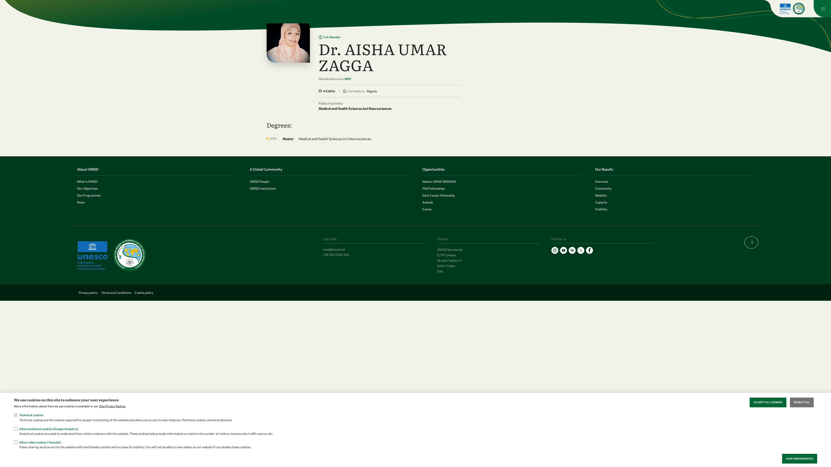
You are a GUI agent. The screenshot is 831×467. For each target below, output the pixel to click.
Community (603, 188)
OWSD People (259, 181)
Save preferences (799, 458)
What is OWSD (87, 181)
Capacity (601, 202)
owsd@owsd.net (334, 249)
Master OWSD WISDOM (439, 181)
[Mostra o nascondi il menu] (822, 8)
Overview (601, 181)
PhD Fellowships (433, 188)
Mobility (601, 195)
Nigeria (329, 91)
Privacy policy (88, 292)
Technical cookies (31, 415)
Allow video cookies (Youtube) (40, 442)
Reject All (802, 402)
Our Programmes (89, 195)
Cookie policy (144, 292)
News (81, 202)
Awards (427, 202)
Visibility (601, 209)
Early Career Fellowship (438, 195)
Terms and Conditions (116, 292)
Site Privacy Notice (112, 406)
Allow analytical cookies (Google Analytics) (48, 428)
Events (427, 209)
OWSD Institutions (263, 188)
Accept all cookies (768, 402)
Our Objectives (87, 188)
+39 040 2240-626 (336, 254)
